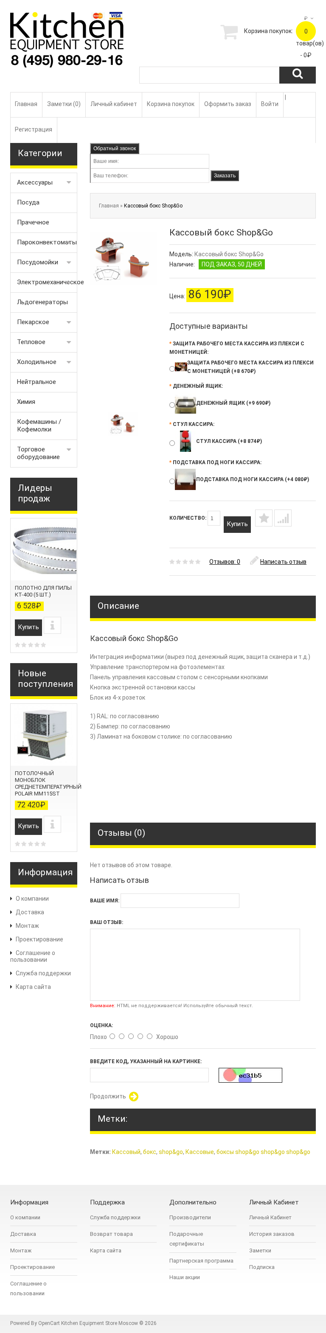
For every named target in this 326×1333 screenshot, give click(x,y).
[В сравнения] (283, 518)
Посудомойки (37, 262)
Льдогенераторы (42, 302)
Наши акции (184, 1277)
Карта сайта (33, 986)
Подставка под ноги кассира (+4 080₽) (252, 479)
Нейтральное (36, 382)
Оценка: (101, 1025)
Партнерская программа (201, 1260)
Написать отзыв (283, 561)
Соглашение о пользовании (32, 956)
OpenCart (49, 1323)
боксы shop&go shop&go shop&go (263, 1151)
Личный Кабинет (270, 1217)
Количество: (188, 518)
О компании (32, 898)
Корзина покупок (170, 104)
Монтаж (27, 925)
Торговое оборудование (38, 453)
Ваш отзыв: (106, 922)
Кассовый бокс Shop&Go (153, 206)
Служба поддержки (43, 973)
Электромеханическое (47, 282)
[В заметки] (264, 518)
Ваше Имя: (104, 901)
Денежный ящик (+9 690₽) (233, 403)
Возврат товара (111, 1234)
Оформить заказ (227, 104)
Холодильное (36, 362)
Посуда (28, 202)
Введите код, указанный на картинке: (146, 1061)
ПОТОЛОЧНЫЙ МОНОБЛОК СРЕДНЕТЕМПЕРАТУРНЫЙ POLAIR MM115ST (48, 783)
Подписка (262, 1267)
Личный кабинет (113, 104)
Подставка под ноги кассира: (215, 462)
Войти (269, 104)
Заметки (260, 1250)
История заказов (272, 1234)
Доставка (30, 912)
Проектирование (39, 939)
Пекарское (33, 322)
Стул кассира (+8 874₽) (229, 441)
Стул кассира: (191, 424)
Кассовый (126, 1151)
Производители (190, 1217)
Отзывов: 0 (224, 561)
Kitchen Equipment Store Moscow (99, 1323)
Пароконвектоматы (47, 242)
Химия (26, 402)
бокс (149, 1151)
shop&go (171, 1151)
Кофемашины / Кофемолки (39, 425)
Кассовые (199, 1151)
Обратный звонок (114, 148)
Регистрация (33, 129)
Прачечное (33, 222)
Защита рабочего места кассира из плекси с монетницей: (236, 348)
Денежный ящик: (196, 386)
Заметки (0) (64, 104)
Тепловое (31, 342)
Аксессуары (35, 182)
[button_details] (52, 625)
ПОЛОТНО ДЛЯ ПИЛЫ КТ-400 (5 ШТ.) (43, 591)
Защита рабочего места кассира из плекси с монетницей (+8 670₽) (250, 367)
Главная (26, 104)
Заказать (225, 176)
